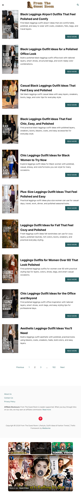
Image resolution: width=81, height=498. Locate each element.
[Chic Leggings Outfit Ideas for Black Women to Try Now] (10, 165)
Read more (47, 410)
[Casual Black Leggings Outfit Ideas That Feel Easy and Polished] (10, 95)
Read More (73, 37)
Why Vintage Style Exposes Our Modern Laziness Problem (40, 458)
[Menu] (3, 5)
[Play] (63, 448)
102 (54, 367)
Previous (20, 367)
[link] (11, 458)
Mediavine (46, 428)
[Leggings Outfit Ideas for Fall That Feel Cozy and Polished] (10, 235)
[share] (69, 457)
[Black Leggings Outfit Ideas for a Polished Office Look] (10, 60)
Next (62, 367)
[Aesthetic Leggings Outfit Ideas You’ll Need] (10, 339)
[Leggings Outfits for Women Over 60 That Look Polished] (10, 269)
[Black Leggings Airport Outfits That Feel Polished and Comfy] (10, 25)
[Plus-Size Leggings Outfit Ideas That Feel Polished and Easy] (10, 200)
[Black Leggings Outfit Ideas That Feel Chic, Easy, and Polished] (10, 130)
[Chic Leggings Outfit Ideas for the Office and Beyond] (10, 304)
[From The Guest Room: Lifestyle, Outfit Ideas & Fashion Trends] (40, 5)
